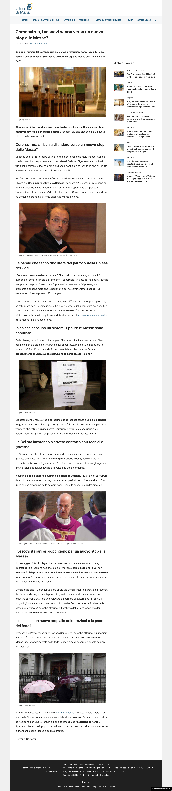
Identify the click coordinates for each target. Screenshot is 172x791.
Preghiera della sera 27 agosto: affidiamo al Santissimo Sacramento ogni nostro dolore (141, 104)
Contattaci (104, 775)
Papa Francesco (65, 712)
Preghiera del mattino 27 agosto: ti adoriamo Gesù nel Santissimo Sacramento (140, 164)
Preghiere (84, 20)
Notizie (25, 20)
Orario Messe (144, 20)
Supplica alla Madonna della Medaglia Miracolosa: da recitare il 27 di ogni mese (139, 134)
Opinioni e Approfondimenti (46, 20)
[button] (156, 20)
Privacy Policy (103, 764)
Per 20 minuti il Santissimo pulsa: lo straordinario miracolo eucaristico (141, 119)
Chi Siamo (78, 764)
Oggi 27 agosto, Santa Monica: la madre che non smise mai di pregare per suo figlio (141, 149)
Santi (130, 20)
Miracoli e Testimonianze (108, 20)
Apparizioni (69, 20)
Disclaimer (90, 764)
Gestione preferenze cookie (161, 789)
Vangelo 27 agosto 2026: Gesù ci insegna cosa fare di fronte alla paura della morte (141, 179)
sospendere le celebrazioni (93, 315)
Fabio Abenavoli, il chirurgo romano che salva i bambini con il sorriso (141, 89)
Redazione (67, 764)
